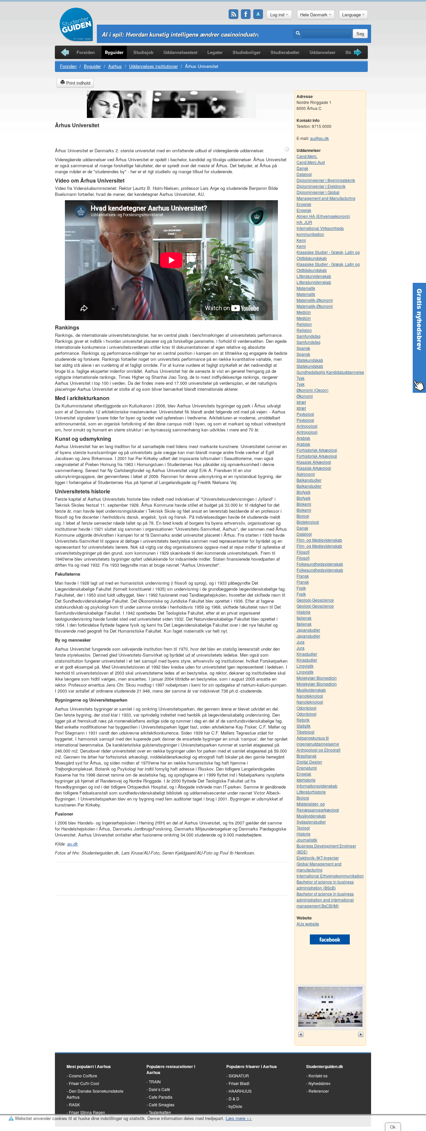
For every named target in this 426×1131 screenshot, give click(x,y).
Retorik (303, 720)
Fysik (301, 588)
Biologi (303, 516)
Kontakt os (318, 1075)
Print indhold (77, 83)
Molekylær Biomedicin (317, 678)
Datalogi (304, 174)
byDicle (235, 1106)
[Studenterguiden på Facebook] (246, 14)
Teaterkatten (160, 1112)
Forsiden (86, 52)
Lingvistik (305, 666)
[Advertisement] (171, 138)
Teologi (303, 828)
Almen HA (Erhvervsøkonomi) (323, 216)
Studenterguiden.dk (324, 1066)
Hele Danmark (314, 14)
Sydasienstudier (311, 822)
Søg (360, 33)
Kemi (301, 240)
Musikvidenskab (311, 690)
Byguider (114, 52)
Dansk (302, 168)
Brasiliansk (307, 756)
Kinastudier (307, 654)
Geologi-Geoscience (315, 600)
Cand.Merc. (307, 156)
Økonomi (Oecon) (312, 390)
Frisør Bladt (239, 1083)
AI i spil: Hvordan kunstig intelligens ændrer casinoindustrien (183, 34)
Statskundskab (310, 360)
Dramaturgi (307, 768)
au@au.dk (319, 138)
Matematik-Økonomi (315, 300)
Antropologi (307, 426)
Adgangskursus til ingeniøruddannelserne (318, 741)
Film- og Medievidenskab (319, 540)
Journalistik (307, 840)
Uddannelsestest (180, 52)
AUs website (308, 923)
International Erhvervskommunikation (330, 875)
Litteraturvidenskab (314, 276)
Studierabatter (285, 52)
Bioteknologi (308, 522)
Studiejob (143, 52)
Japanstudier (308, 630)
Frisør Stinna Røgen (87, 1112)
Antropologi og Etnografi (318, 750)
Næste (361, 1034)
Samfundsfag (308, 336)
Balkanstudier (309, 480)
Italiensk (304, 618)
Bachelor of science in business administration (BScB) (325, 884)
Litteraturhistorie (311, 792)
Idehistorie (306, 780)
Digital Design (309, 762)
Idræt (301, 402)
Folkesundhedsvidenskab (320, 564)
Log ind (278, 14)
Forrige (301, 1034)
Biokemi (304, 504)
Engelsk (304, 204)
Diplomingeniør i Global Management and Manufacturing (326, 195)
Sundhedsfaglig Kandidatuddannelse (330, 372)
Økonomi (305, 396)
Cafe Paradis (160, 1097)
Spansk (303, 348)
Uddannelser (322, 52)
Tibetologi (306, 732)
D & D (234, 1098)
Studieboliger (247, 52)
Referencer (319, 1091)
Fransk (303, 576)
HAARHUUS (240, 1091)
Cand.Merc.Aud (311, 162)
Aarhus (115, 66)
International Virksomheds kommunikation (320, 231)
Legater (215, 52)
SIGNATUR (239, 1075)
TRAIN (155, 1081)
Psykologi (305, 414)
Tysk (301, 378)
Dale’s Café (159, 1089)
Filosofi (303, 552)
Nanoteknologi (310, 696)
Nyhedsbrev (319, 1083)
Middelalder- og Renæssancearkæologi (318, 807)
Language (352, 14)
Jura (301, 642)
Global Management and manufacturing (319, 866)
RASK (74, 1104)
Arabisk (303, 438)
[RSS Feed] (234, 14)
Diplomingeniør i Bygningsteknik (326, 180)
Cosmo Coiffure (83, 1075)
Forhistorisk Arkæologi (317, 450)
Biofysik (304, 492)
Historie (304, 612)
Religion (304, 324)
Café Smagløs (161, 1104)
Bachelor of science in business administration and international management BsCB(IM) (325, 899)
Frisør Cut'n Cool (84, 1083)
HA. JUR (304, 222)
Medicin (304, 312)
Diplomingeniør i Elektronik (321, 186)
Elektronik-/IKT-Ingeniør (318, 857)
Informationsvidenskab (317, 786)
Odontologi (307, 708)
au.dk (72, 844)
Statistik (304, 726)
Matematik (306, 288)
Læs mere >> (239, 1118)
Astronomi (306, 474)
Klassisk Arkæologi (314, 462)
